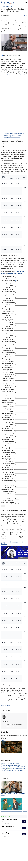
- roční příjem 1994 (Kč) (8, 328)
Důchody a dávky (10, 6)
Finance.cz (3, 6)
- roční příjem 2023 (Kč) (7, 489)
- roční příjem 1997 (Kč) (8, 345)
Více (24, 821)
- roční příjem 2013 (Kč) (8, 434)
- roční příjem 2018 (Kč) (8, 461)
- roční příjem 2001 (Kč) (7, 367)
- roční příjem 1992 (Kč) (8, 317)
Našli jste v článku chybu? (6, 705)
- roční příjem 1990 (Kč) (8, 306)
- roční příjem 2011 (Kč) (8, 422)
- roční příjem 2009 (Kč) (7, 411)
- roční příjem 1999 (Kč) (8, 356)
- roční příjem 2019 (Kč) (8, 467)
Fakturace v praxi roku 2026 (9, 826)
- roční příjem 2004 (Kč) (7, 384)
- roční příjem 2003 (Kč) (7, 378)
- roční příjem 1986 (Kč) (8, 284)
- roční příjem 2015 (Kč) (8, 445)
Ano (17, 280)
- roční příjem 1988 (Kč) (8, 295)
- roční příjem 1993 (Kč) (8, 322)
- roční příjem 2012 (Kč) (8, 428)
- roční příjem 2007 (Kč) (7, 400)
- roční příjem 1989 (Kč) (8, 300)
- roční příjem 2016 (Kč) (8, 450)
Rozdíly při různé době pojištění (12, 137)
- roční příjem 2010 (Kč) (7, 417)
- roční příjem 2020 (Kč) (7, 473)
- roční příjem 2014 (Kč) (7, 439)
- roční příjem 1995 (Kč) (8, 334)
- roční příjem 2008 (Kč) (7, 406)
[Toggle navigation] (26, 2)
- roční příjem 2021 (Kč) (8, 478)
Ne (17, 282)
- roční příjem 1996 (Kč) (8, 339)
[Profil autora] (4, 717)
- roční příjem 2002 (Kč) (7, 372)
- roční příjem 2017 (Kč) (8, 456)
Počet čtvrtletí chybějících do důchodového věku (8, 498)
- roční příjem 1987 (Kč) (8, 289)
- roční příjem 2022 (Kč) (7, 484)
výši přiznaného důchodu (15, 273)
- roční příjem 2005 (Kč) (7, 389)
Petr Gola (3, 15)
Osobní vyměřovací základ (8, 495)
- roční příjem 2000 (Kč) (7, 361)
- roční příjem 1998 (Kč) (8, 350)
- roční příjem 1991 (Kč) (8, 311)
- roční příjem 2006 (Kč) (7, 395)
